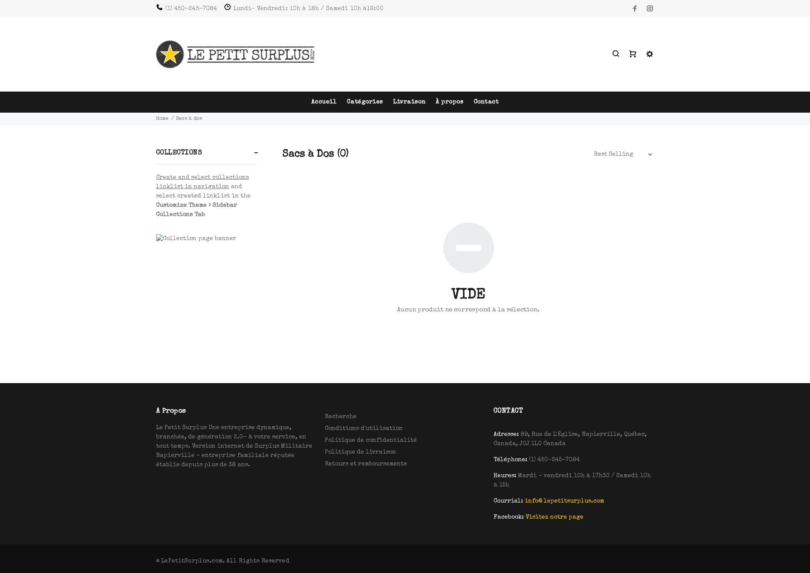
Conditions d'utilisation (364, 429)
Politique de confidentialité (371, 440)
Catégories (365, 102)
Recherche (340, 417)
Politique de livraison (360, 452)
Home (162, 119)
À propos (449, 102)
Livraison (409, 102)
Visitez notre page (554, 517)
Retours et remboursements (366, 464)
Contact (486, 102)
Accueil (324, 102)
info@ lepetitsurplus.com (564, 501)
